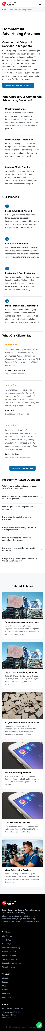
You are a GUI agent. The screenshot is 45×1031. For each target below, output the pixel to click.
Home (4, 10)
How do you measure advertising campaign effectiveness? (16, 539)
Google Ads (6, 940)
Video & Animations (9, 959)
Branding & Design (9, 955)
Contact (5, 990)
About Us (5, 978)
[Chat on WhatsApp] (39, 1025)
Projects (5, 982)
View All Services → (9, 967)
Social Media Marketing (11, 948)
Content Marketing (9, 951)
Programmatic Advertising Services (22, 722)
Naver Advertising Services (18, 772)
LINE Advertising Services (17, 823)
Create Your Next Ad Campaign (18, 85)
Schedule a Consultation (22, 468)
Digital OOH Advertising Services (21, 672)
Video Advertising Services (18, 870)
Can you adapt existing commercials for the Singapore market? (19, 559)
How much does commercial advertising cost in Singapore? (20, 497)
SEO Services (7, 936)
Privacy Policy (7, 997)
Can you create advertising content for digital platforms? (19, 528)
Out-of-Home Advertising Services (22, 622)
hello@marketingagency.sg (12, 1008)
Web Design (6, 944)
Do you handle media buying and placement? (16, 518)
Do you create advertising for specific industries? (18, 549)
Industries (6, 994)
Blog (4, 986)
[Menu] (40, 3)
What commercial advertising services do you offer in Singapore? (20, 487)
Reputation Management (11, 963)
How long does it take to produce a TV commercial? (19, 507)
